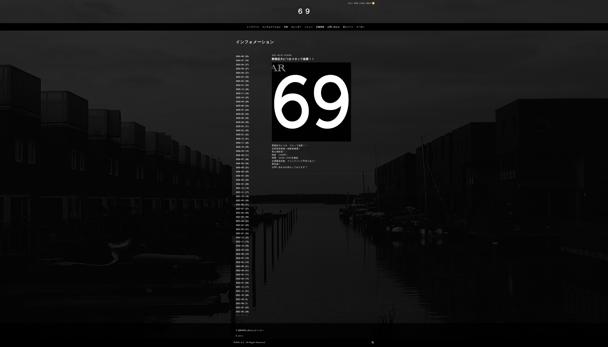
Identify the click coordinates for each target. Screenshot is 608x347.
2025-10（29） (243, 97)
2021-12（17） (243, 287)
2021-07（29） (243, 307)
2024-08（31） (243, 155)
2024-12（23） (243, 138)
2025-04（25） (243, 122)
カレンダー (296, 27)
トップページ (253, 27)
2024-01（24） (243, 184)
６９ (304, 11)
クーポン (360, 27)
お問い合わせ (333, 27)
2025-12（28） (243, 89)
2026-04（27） (243, 73)
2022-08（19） (243, 254)
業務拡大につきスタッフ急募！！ (293, 59)
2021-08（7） (242, 303)
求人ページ (348, 27)
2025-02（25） (243, 130)
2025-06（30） (243, 114)
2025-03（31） (243, 126)
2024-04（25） (243, 171)
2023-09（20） (243, 200)
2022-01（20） (243, 283)
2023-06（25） (243, 213)
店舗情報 (320, 27)
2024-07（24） (243, 159)
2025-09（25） (243, 101)
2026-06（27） (243, 64)
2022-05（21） (243, 266)
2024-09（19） (243, 151)
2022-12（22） (243, 237)
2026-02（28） (243, 81)
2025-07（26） (243, 110)
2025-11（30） (243, 93)
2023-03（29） (243, 225)
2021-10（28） (243, 295)
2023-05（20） (243, 217)
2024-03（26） (243, 176)
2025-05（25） (243, 118)
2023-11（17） (243, 192)
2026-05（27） (243, 68)
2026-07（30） (243, 60)
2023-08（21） (243, 204)
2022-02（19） (243, 278)
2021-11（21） (243, 291)
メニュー (309, 27)
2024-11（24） (243, 143)
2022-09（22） (243, 250)
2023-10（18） (243, 196)
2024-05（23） (243, 167)
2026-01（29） (243, 85)
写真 (286, 27)
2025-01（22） (243, 134)
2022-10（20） (243, 246)
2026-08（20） (243, 56)
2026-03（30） (243, 77)
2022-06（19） (243, 262)
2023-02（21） (243, 229)
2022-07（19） (243, 258)
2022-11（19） (243, 241)
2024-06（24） (243, 163)
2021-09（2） (242, 299)
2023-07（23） (243, 208)
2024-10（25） (243, 147)
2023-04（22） (243, 221)
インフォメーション (271, 27)
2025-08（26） (243, 106)
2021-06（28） (243, 311)
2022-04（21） (243, 270)
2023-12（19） (243, 188)
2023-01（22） (243, 233)
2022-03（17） (243, 274)
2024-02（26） (243, 180)
